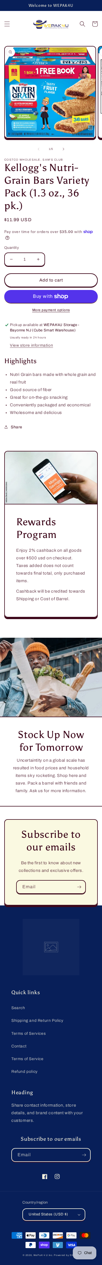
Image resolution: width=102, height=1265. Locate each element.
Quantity (11, 248)
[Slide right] (63, 149)
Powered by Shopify (66, 1255)
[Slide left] (38, 149)
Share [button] (16, 427)
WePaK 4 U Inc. (43, 1255)
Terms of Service (27, 1059)
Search (18, 1008)
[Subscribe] (79, 887)
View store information (31, 345)
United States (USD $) (48, 1214)
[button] (7, 24)
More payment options (51, 310)
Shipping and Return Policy (37, 1020)
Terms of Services (28, 1033)
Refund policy (24, 1071)
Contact (18, 1046)
